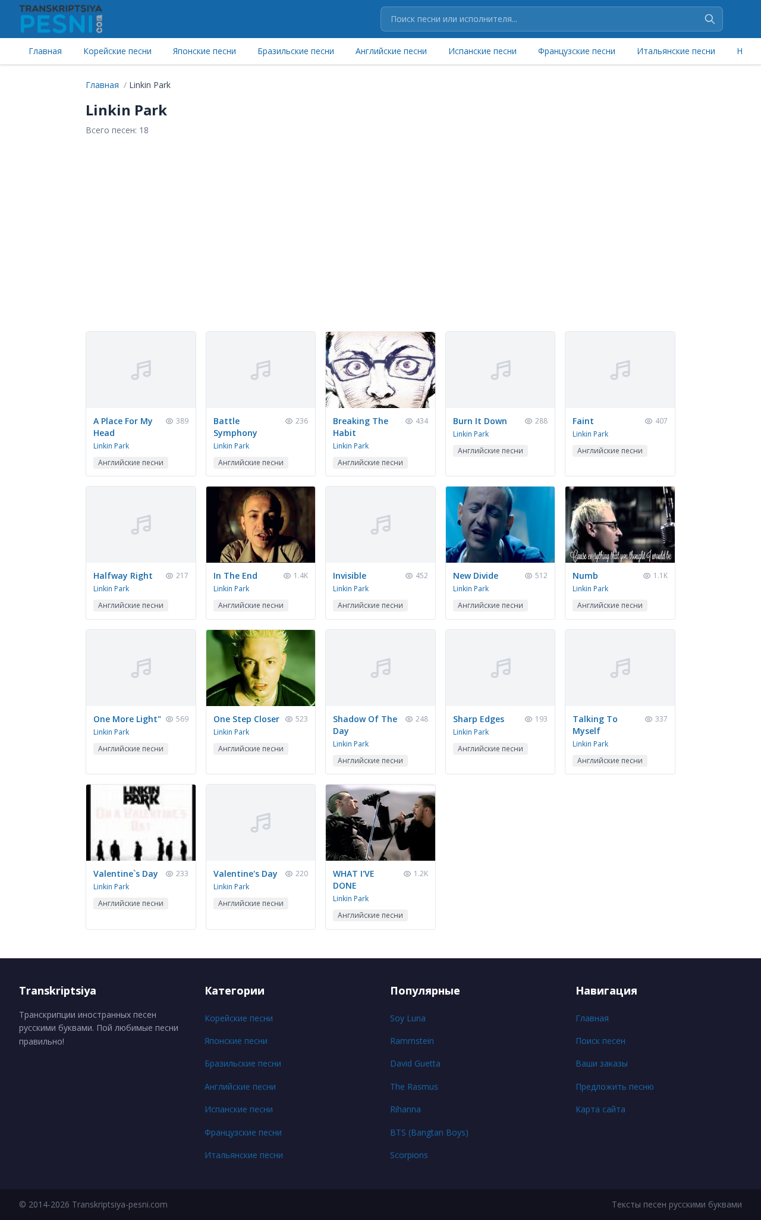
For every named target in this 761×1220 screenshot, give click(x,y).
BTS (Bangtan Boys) (429, 1132)
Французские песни (576, 51)
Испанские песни (482, 51)
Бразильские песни (295, 51)
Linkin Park (111, 446)
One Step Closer (246, 719)
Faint (583, 420)
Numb (585, 575)
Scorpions (409, 1155)
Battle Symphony (235, 426)
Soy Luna (408, 1018)
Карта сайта (600, 1109)
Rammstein (412, 1040)
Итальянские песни (676, 51)
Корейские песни (117, 51)
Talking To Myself (595, 724)
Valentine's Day (245, 873)
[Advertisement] (380, 233)
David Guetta (415, 1063)
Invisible (349, 575)
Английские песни (391, 51)
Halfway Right (123, 575)
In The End (235, 575)
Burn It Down (480, 420)
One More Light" (127, 719)
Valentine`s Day (125, 873)
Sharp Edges (478, 719)
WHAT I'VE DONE (354, 879)
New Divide (475, 575)
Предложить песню (615, 1086)
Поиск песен (600, 1040)
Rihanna (405, 1109)
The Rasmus (414, 1086)
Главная (45, 51)
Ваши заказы (602, 1063)
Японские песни (204, 51)
